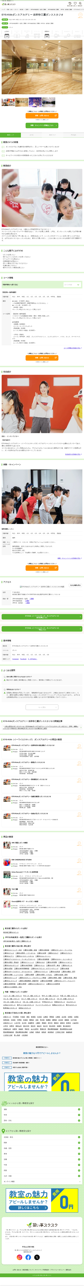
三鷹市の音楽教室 (43, 959)
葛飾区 (67, 1020)
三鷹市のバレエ (39, 965)
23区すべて (7, 1017)
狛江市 (45, 1026)
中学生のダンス (47, 1002)
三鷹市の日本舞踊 (46, 981)
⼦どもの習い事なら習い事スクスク (42, 1275)
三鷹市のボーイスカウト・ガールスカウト (17, 971)
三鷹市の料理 (21, 984)
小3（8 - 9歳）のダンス (47, 999)
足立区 (60, 1020)
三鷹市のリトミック (27, 962)
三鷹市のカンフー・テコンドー (64, 981)
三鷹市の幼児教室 (26, 965)
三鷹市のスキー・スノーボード (61, 959)
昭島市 (56, 1023)
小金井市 (75, 1023)
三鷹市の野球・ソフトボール (25, 953)
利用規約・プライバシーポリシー (53, 1270)
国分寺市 (26, 1026)
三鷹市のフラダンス (41, 971)
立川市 (24, 1023)
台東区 (45, 1017)
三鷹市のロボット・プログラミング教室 (32, 978)
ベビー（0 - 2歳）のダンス (12, 996)
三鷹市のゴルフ (53, 953)
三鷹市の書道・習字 (68, 971)
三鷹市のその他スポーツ (36, 984)
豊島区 (31, 1020)
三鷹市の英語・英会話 (11, 962)
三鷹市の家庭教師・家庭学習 (28, 981)
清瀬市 (59, 1026)
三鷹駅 (32, 599)
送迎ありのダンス (25, 1008)
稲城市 (21, 1029)
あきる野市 (34, 1029)
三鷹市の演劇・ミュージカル (13, 975)
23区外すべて (8, 1023)
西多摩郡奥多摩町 (22, 1032)
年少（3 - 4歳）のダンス (31, 996)
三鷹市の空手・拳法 (53, 965)
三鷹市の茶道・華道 (70, 978)
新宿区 (33, 1017)
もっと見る (42, 707)
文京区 (39, 1017)
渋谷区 (13, 1020)
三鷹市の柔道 (7, 968)
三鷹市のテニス (8, 953)
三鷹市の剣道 (64, 968)
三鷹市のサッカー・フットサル (61, 950)
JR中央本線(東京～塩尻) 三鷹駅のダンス (17, 941)
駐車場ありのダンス (10, 1008)
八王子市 (17, 1023)
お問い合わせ (17, 1270)
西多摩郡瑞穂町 (53, 1029)
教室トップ (10, 135)
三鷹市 (38, 1023)
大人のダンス (71, 1002)
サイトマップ (39, 1270)
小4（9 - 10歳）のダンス (65, 999)
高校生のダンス (59, 1002)
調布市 (62, 1023)
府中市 (50, 1023)
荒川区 (42, 1020)
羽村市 (27, 1029)
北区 (36, 1020)
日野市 (11, 1026)
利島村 (37, 1032)
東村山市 (19, 1026)
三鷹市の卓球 (41, 953)
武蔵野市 (31, 1023)
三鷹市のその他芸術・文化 (12, 987)
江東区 (58, 1017)
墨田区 (51, 1017)
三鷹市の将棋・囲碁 (54, 978)
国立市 (33, 1026)
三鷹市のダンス (66, 965)
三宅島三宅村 (60, 1032)
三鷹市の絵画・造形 (61, 975)
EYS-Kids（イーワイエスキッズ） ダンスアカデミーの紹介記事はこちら (42, 617)
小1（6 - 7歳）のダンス (11, 999)
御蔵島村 (69, 1032)
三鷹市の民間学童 (9, 984)
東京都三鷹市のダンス (11, 932)
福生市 (39, 1026)
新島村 (44, 1032)
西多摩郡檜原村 (8, 1032)
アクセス (73, 135)
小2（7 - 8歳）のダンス (29, 999)
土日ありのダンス (9, 1005)
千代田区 (16, 1017)
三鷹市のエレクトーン (43, 956)
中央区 (22, 1017)
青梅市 (44, 1023)
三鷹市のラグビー (66, 953)
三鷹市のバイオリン (65, 962)
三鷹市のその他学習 (53, 984)
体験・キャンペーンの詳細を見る (69, 558)
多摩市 (14, 1029)
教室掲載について (28, 1270)
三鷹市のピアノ (8, 956)
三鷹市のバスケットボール (25, 956)
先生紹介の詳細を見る (72, 454)
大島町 (31, 1032)
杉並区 (25, 1020)
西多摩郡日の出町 (66, 1029)
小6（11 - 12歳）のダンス (31, 1002)
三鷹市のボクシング (10, 978)
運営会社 (68, 1270)
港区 (28, 1017)
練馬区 (54, 1020)
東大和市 (52, 1026)
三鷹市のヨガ (40, 962)
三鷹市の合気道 (54, 971)
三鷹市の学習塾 (51, 962)
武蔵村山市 (7, 1029)
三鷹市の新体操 (43, 950)
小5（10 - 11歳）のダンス (12, 1002)
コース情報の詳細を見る (72, 348)
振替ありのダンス (58, 1005)
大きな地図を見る (75, 585)
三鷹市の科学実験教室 (21, 968)
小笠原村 (25, 1035)
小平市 (5, 1026)
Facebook (23, 659)
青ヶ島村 (17, 1035)
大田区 (76, 1017)
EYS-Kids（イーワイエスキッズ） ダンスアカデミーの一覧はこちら (42, 629)
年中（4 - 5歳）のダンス (50, 996)
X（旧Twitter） (32, 659)
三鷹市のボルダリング (11, 965)
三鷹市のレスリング (10, 981)
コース (31, 135)
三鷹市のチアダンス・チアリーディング (44, 968)
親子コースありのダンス (25, 1005)
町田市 (68, 1023)
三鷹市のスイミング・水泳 (12, 950)
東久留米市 (67, 1026)
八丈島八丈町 (7, 1035)
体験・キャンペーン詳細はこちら (42, 125)
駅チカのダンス (71, 1005)
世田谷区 (6, 1020)
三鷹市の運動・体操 (30, 950)
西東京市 (43, 1029)
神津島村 (51, 1032)
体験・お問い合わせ (42, 115)
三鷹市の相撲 (29, 975)
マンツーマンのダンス (43, 1005)
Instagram (15, 659)
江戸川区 (74, 1020)
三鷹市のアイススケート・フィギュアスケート (19, 959)
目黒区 (70, 1017)
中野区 (19, 1020)
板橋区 (48, 1020)
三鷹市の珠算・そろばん (43, 975)
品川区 (64, 1017)
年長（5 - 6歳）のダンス (68, 996)
